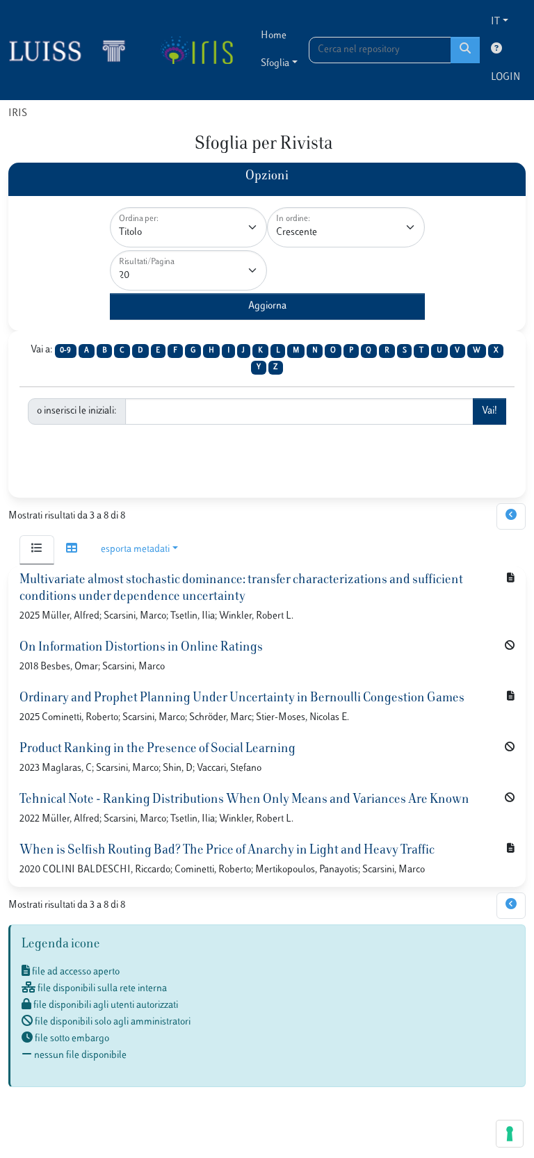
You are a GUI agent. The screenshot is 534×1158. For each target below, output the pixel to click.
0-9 (65, 350)
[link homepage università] (196, 50)
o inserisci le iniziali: (77, 411)
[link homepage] (73, 50)
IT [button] (495, 22)
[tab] (36, 549)
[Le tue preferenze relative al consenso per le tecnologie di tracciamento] (509, 1133)
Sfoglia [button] (275, 63)
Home (273, 36)
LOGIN (505, 77)
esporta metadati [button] (135, 549)
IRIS (17, 113)
